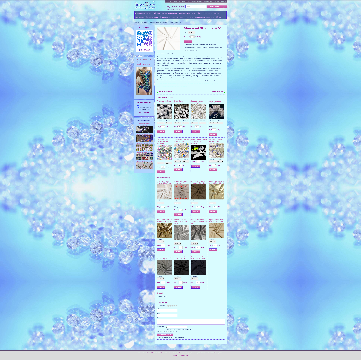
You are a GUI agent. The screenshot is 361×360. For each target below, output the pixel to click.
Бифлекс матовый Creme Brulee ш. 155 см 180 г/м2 (216, 220)
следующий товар (218, 91)
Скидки (175, 1)
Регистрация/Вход (212, 353)
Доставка (216, 1)
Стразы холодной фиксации (143, 13)
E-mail (158, 313)
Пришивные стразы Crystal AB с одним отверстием (162, 141)
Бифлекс (152, 22)
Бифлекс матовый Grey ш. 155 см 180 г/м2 (164, 258)
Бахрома (216, 13)
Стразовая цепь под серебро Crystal (215, 102)
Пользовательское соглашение (169, 353)
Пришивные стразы (184, 13)
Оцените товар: (161, 305)
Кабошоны (157, 13)
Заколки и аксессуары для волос (204, 17)
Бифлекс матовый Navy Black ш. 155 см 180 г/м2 (198, 258)
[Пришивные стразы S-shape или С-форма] (144, 160)
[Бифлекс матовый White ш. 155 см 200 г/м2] (168, 38)
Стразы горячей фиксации (169, 13)
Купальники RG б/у (184, 1)
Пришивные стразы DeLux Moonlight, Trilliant (216, 140)
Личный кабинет (208, 1)
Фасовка (168, 120)
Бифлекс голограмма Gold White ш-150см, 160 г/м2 (216, 182)
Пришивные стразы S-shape (144, 152)
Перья (181, 17)
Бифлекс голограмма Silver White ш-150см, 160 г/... (180, 221)
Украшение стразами (196, 1)
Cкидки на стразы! (144, 103)
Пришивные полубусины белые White (164, 102)
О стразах (168, 1)
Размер (160, 120)
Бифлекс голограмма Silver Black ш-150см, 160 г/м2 (199, 221)
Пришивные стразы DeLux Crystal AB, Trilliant (182, 140)
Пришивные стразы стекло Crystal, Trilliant (198, 102)
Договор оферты (201, 353)
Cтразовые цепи (165, 17)
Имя (158, 308)
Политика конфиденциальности (187, 353)
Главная (136, 22)
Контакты (223, 1)
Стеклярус (175, 17)
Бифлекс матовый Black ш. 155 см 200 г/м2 (181, 258)
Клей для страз (139, 17)
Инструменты (189, 17)
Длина (185, 32)
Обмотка (218, 17)
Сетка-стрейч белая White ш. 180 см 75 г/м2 (164, 182)
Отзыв (158, 318)
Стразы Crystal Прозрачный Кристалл (180, 102)
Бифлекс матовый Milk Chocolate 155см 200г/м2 (199, 182)
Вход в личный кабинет (144, 353)
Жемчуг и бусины (197, 13)
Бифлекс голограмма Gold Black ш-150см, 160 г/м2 (164, 220)
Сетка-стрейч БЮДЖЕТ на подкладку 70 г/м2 (181, 182)
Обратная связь (155, 353)
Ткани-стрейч (208, 13)
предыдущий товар (164, 91)
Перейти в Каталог (143, 64)
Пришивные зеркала (152, 17)
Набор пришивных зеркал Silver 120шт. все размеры (199, 141)
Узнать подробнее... (144, 112)
